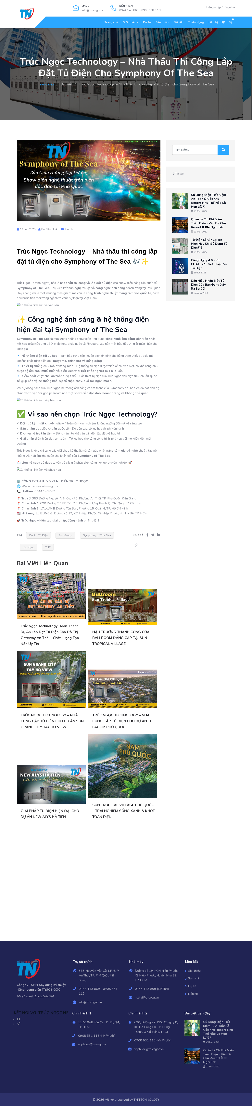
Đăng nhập (213, 7)
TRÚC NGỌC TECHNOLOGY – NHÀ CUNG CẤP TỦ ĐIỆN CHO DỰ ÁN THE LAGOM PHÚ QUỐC (123, 721)
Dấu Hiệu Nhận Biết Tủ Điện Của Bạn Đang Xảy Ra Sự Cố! (208, 285)
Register (229, 7)
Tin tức (69, 229)
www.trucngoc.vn (47, 486)
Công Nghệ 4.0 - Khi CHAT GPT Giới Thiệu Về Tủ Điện (209, 264)
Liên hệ (213, 22)
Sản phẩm (162, 22)
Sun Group (65, 535)
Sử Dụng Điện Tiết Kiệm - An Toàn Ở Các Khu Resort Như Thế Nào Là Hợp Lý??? (209, 201)
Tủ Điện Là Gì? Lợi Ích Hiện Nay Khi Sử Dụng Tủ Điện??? (209, 244)
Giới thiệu (129, 22)
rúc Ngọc (28, 547)
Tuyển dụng (196, 22)
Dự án (147, 22)
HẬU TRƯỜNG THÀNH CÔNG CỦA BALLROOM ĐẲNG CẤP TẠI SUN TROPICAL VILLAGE (120, 638)
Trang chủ (111, 22)
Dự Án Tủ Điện (38, 535)
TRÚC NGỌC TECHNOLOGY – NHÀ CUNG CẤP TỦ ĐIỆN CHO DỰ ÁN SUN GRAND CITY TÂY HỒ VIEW (52, 721)
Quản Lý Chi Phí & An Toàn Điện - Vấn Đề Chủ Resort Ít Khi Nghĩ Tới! (208, 223)
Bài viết (178, 22)
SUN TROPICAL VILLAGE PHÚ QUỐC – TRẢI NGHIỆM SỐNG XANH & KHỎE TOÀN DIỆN (123, 811)
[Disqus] (88, 881)
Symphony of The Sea (97, 535)
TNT (48, 547)
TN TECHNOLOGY (146, 1100)
